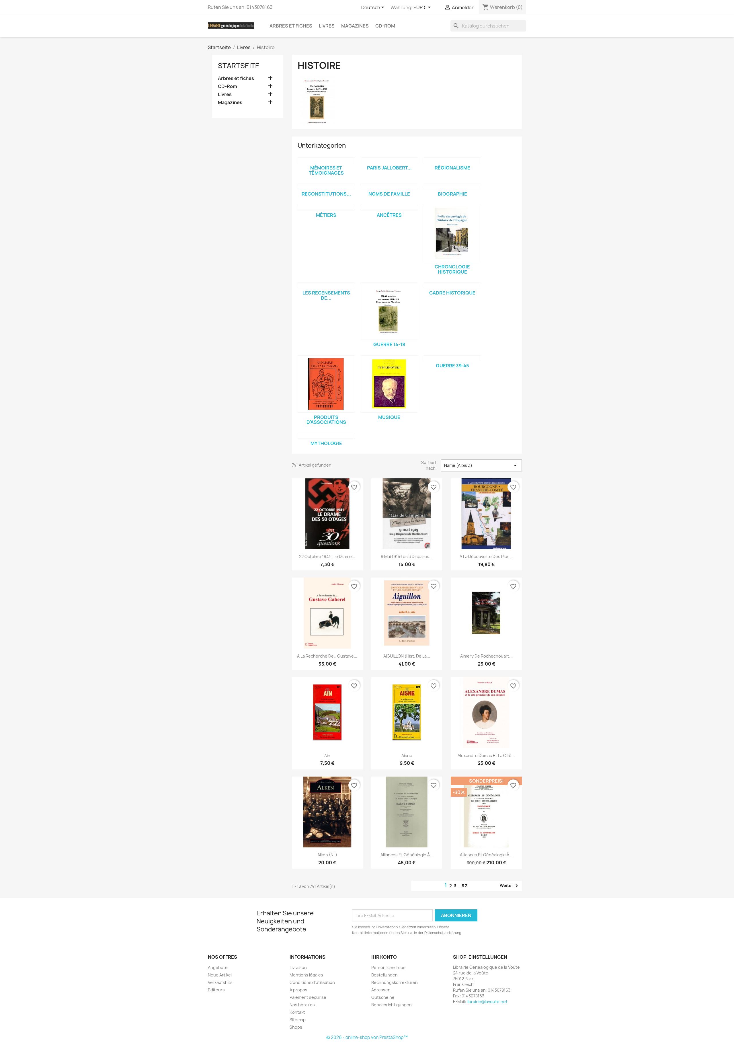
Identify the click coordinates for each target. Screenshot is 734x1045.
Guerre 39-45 (452, 365)
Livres (327, 26)
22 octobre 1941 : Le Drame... (327, 556)
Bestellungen (384, 975)
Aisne (406, 755)
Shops (296, 1027)
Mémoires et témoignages (326, 170)
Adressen (381, 990)
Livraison (298, 967)
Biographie (452, 194)
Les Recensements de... (326, 295)
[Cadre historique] (452, 285)
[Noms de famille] (389, 186)
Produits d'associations (326, 420)
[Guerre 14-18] (389, 311)
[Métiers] (326, 207)
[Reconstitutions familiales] (326, 186)
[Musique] (389, 384)
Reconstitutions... (326, 194)
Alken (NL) (327, 854)
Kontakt (297, 1012)
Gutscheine (383, 997)
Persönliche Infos (388, 967)
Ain (327, 755)
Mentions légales (306, 975)
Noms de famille (389, 194)
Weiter (510, 885)
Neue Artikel (220, 975)
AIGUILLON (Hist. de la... (406, 656)
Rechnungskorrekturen (394, 982)
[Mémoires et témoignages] (326, 160)
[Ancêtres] (389, 207)
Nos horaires (302, 1004)
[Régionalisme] (452, 160)
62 (465, 885)
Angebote (218, 967)
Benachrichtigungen (391, 1004)
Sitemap (298, 1019)
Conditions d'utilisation (312, 982)
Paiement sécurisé (308, 997)
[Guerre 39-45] (452, 358)
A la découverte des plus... (486, 556)
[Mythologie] (326, 436)
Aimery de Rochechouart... (486, 656)
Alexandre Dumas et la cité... (486, 755)
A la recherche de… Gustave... (327, 656)
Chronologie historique (452, 269)
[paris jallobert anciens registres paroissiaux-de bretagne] (389, 160)
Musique (389, 417)
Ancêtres (389, 215)
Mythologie (326, 443)
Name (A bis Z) (481, 465)
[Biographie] (452, 186)
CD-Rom (385, 26)
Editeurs (216, 990)
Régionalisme (452, 168)
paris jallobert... (389, 168)
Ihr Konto (384, 957)
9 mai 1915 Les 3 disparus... (407, 556)
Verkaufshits (220, 982)
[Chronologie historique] (452, 233)
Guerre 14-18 (389, 344)
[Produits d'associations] (326, 384)
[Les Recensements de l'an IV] (326, 285)
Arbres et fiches (291, 26)
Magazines (355, 26)
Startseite (238, 66)
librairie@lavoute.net (487, 1001)
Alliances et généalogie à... (406, 854)
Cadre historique (452, 293)
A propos (298, 990)
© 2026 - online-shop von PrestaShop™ (367, 1037)
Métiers (326, 215)
